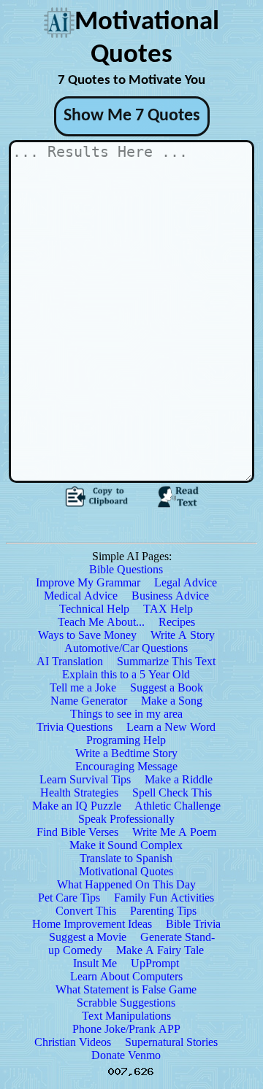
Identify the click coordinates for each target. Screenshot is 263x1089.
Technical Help (94, 608)
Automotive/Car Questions (126, 648)
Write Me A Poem (174, 832)
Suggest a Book (166, 687)
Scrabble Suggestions (126, 1002)
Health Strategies (79, 792)
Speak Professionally (126, 819)
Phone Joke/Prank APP (126, 1029)
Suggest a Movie (87, 937)
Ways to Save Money (87, 635)
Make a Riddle (179, 779)
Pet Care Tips (69, 897)
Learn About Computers (126, 976)
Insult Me (95, 963)
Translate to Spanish (126, 858)
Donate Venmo (126, 1055)
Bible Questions (126, 569)
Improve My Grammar (88, 582)
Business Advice (170, 595)
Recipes (177, 622)
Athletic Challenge (177, 805)
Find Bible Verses (77, 832)
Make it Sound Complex (126, 845)
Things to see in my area (126, 714)
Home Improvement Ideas (92, 924)
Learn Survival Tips (85, 779)
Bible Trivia (193, 924)
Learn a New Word (171, 727)
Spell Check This (172, 792)
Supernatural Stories (171, 1042)
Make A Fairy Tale (160, 950)
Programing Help (126, 740)
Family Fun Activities (164, 897)
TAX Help (168, 608)
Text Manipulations (126, 1015)
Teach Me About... (101, 622)
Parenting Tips (163, 910)
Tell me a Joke (83, 687)
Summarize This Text (166, 661)
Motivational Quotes (126, 871)
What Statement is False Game (126, 989)
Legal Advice (185, 582)
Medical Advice (81, 595)
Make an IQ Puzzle (76, 805)
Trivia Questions (75, 727)
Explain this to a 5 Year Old (126, 674)
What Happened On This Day (126, 884)
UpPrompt (155, 963)
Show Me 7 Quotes (132, 116)
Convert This (86, 910)
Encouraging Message (126, 766)
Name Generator (88, 700)
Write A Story (182, 635)
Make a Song (171, 700)
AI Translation (70, 661)
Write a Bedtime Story (126, 753)
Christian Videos (72, 1042)
